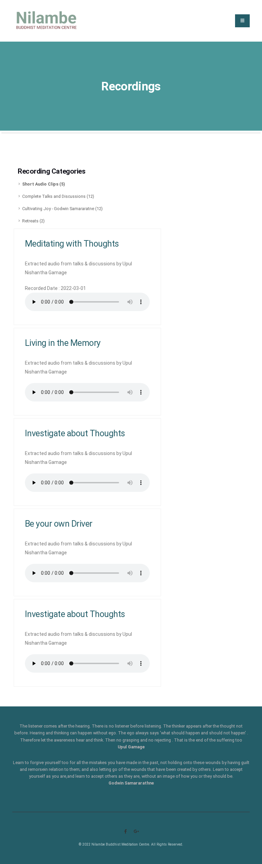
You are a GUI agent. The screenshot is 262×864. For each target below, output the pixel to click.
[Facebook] (125, 831)
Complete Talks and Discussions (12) (58, 196)
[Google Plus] (136, 831)
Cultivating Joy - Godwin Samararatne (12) (62, 208)
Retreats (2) (33, 220)
